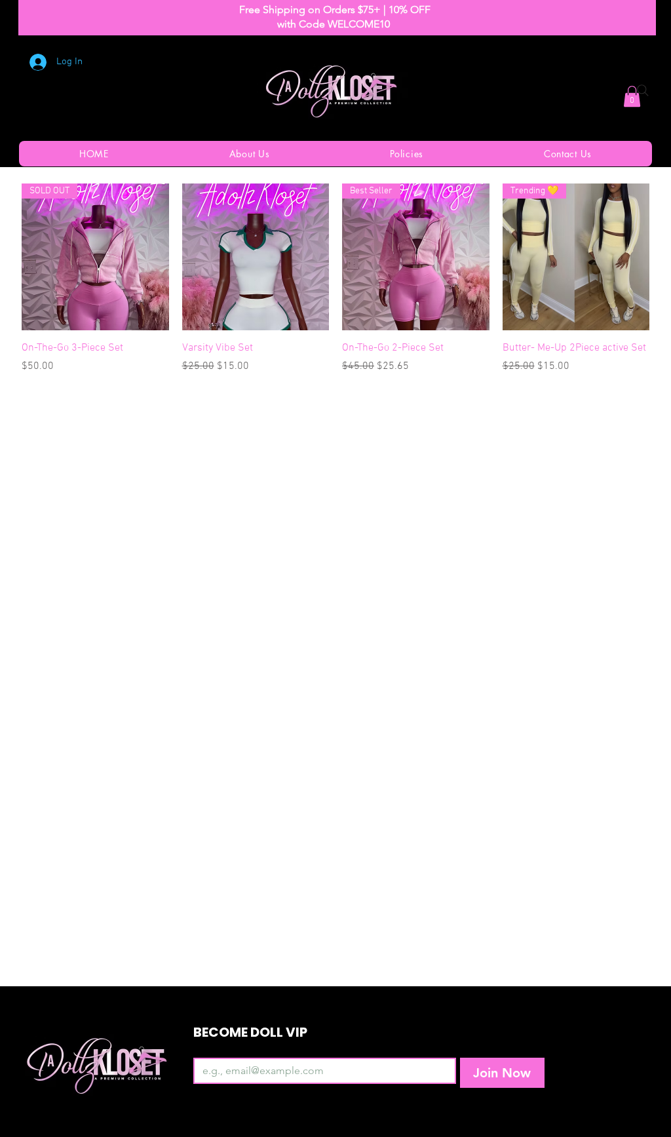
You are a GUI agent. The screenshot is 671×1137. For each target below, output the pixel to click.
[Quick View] (256, 257)
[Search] (643, 90)
